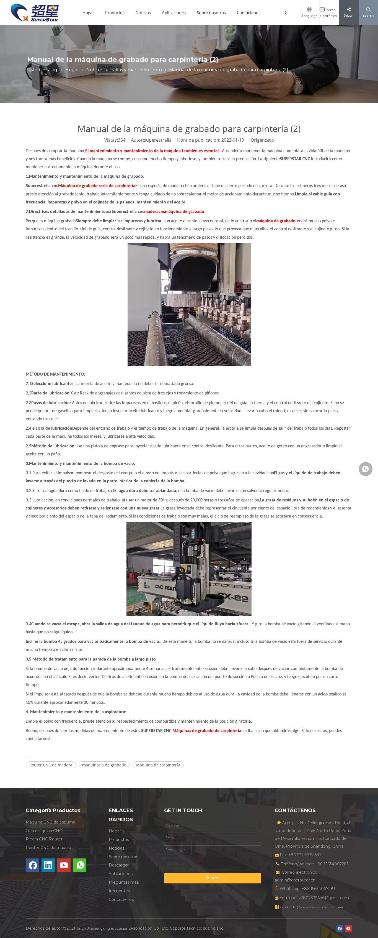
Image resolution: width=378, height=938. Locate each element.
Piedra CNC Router (44, 839)
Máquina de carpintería (158, 765)
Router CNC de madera (50, 765)
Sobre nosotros (211, 12)
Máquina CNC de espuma (50, 822)
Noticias (143, 12)
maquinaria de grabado (104, 765)
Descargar (119, 865)
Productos (115, 12)
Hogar (88, 12)
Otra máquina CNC (44, 830)
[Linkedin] (48, 865)
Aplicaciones (174, 12)
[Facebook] (32, 865)
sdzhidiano (213, 928)
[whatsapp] (79, 865)
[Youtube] (64, 865)
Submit (213, 877)
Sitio (270, 140)
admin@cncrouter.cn (295, 880)
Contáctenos (248, 12)
